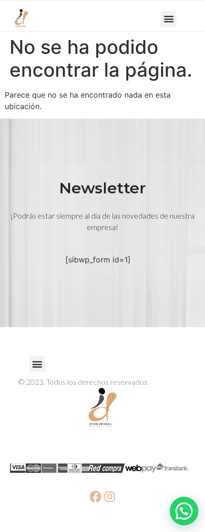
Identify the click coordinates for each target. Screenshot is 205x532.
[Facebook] (95, 496)
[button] (168, 19)
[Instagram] (109, 496)
